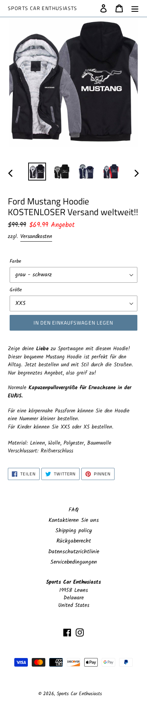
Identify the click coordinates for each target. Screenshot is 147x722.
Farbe (15, 261)
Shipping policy (73, 530)
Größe (16, 290)
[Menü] (135, 8)
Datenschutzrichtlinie (73, 551)
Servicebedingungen (73, 562)
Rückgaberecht (73, 540)
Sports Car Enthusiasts (42, 8)
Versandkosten (36, 236)
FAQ (73, 509)
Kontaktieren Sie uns (74, 520)
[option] (37, 171)
